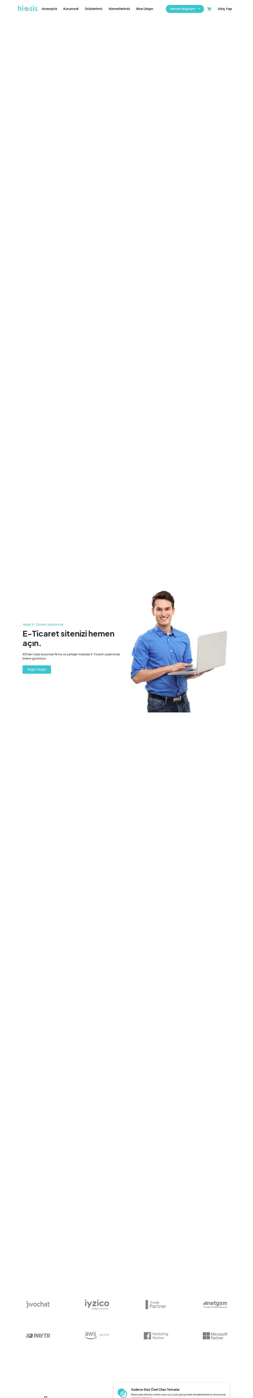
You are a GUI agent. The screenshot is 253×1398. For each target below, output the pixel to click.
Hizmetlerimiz (119, 9)
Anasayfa (49, 9)
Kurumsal (70, 9)
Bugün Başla (36, 669)
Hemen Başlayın (183, 9)
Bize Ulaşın (144, 9)
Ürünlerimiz (93, 9)
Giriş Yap (225, 9)
